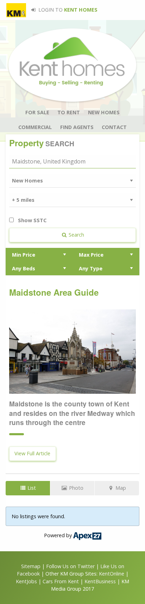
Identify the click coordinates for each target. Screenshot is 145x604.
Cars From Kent (61, 581)
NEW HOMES (104, 112)
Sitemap (30, 566)
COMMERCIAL (35, 127)
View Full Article (32, 453)
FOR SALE (37, 112)
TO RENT (68, 112)
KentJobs (26, 581)
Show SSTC (31, 220)
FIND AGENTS (77, 127)
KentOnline (111, 573)
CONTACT (114, 127)
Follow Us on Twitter (70, 566)
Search (75, 234)
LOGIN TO (67, 9)
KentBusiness (100, 581)
